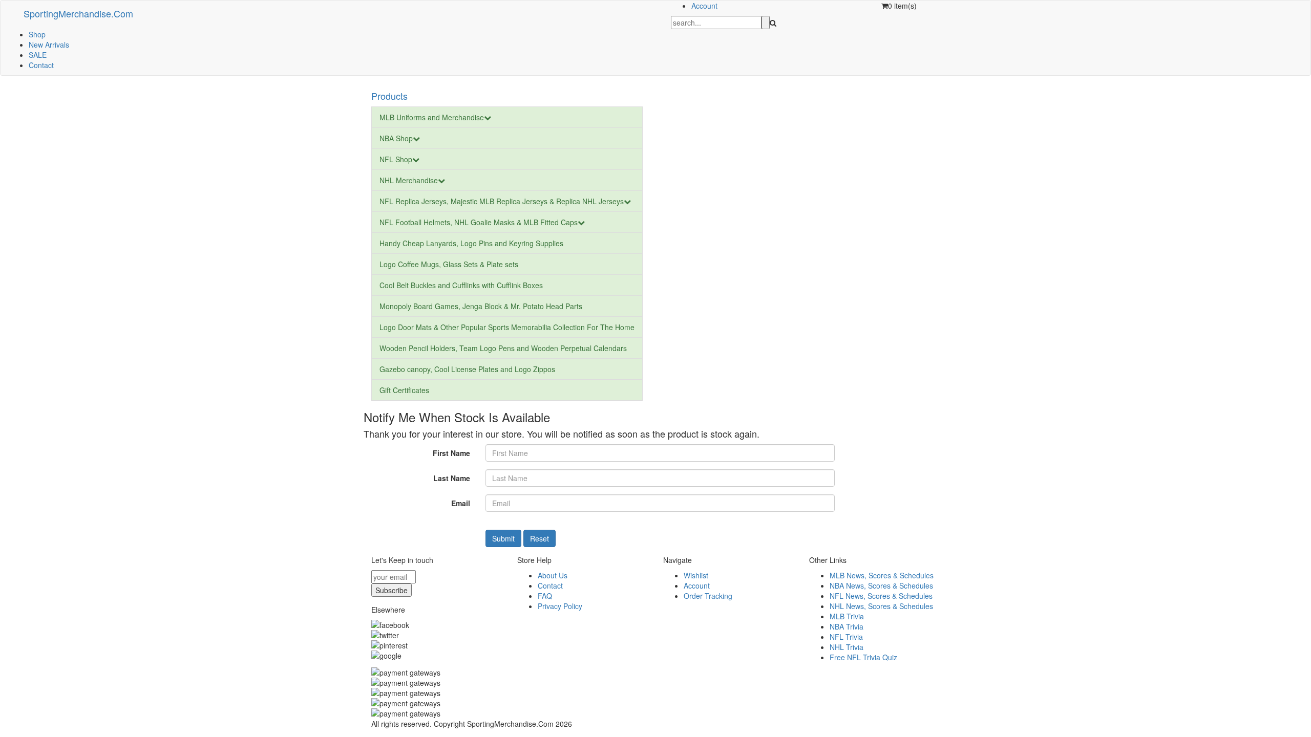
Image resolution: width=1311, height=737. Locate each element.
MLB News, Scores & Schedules (882, 575)
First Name (451, 453)
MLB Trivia (847, 616)
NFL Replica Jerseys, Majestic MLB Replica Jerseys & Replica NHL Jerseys (501, 201)
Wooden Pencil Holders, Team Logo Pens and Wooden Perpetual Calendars (503, 348)
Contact (41, 65)
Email (460, 503)
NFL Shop (395, 159)
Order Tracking (708, 596)
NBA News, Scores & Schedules (881, 585)
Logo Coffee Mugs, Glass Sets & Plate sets (448, 264)
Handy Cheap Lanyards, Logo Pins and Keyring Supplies (471, 243)
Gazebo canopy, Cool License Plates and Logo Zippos (467, 369)
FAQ (545, 596)
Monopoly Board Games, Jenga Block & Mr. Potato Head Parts (480, 306)
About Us (552, 575)
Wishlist (696, 575)
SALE (38, 55)
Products (389, 95)
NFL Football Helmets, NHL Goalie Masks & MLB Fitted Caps (478, 222)
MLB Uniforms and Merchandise (431, 117)
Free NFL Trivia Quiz (863, 657)
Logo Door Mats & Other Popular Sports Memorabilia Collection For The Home (507, 327)
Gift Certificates (404, 390)
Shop (37, 34)
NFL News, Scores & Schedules (881, 596)
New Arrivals (49, 44)
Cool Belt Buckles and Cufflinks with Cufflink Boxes (461, 285)
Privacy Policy (560, 606)
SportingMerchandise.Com (78, 13)
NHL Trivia (846, 647)
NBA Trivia (846, 626)
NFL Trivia (846, 637)
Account (704, 6)
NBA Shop (396, 138)
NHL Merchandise (408, 180)
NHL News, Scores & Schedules (881, 606)
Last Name (451, 478)
